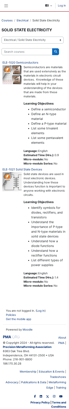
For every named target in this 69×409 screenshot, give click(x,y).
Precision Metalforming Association (27, 347)
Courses (7, 20)
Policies (11, 315)
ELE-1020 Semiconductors (20, 62)
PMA (11, 337)
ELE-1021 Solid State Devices (22, 169)
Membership (28, 371)
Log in (62, 5)
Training (61, 387)
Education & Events (51, 371)
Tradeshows (58, 377)
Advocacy (12, 382)
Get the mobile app (18, 319)
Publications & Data (33, 382)
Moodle (28, 329)
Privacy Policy (40, 402)
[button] (48, 5)
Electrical (22, 20)
